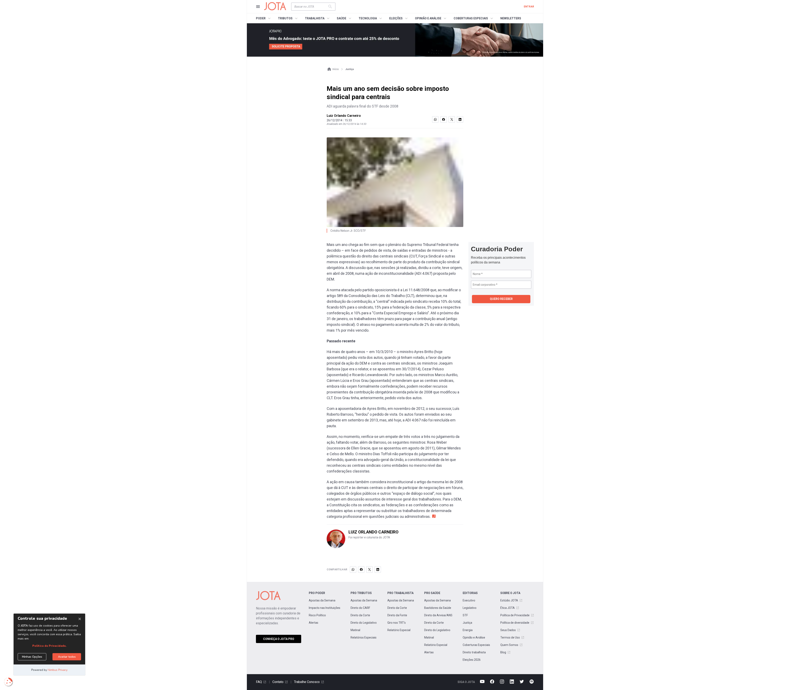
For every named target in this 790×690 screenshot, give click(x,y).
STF (465, 615)
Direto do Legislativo (364, 622)
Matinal (355, 630)
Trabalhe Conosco (307, 682)
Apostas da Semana (322, 600)
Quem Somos (509, 645)
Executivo (469, 600)
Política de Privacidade (515, 615)
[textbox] (311, 6)
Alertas (313, 622)
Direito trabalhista (474, 652)
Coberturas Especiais (476, 645)
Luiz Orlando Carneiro (344, 116)
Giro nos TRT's (396, 622)
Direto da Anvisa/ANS (438, 615)
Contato (277, 682)
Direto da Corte (360, 615)
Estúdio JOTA (509, 600)
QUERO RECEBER (501, 299)
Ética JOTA (507, 607)
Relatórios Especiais (363, 637)
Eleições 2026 (472, 659)
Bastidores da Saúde (437, 607)
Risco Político (317, 615)
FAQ (259, 682)
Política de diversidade (514, 622)
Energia (468, 630)
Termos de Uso (510, 637)
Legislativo (469, 607)
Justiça (467, 622)
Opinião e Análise (474, 637)
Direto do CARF (360, 607)
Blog (503, 652)
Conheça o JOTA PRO (278, 639)
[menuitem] (263, 18)
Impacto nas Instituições (324, 607)
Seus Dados (508, 630)
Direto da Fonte (397, 615)
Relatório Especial (398, 630)
